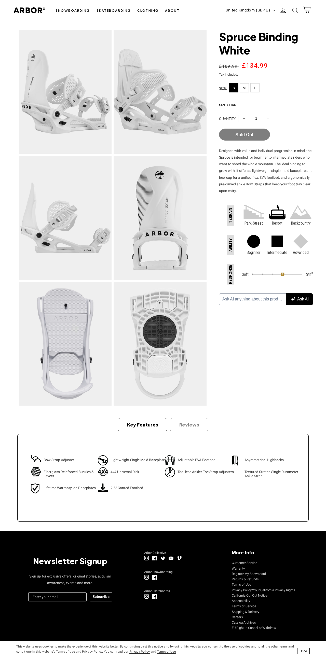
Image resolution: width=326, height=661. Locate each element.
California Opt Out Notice (249, 595)
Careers (237, 617)
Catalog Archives (244, 622)
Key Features (142, 425)
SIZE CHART (228, 105)
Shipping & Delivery (245, 612)
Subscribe (101, 596)
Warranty (238, 568)
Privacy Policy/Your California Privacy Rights (263, 590)
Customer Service (244, 563)
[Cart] (307, 10)
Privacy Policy (139, 651)
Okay (304, 651)
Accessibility (241, 601)
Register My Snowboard (249, 574)
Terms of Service (244, 606)
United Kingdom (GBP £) (248, 10)
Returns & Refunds (245, 579)
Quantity (227, 119)
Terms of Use (241, 584)
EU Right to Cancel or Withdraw (254, 628)
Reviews (189, 425)
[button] (72, 10)
